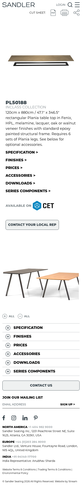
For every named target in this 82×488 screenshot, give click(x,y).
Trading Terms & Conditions (54, 469)
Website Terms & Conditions (19, 469)
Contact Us (41, 385)
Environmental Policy (15, 473)
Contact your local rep (32, 225)
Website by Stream (66, 481)
